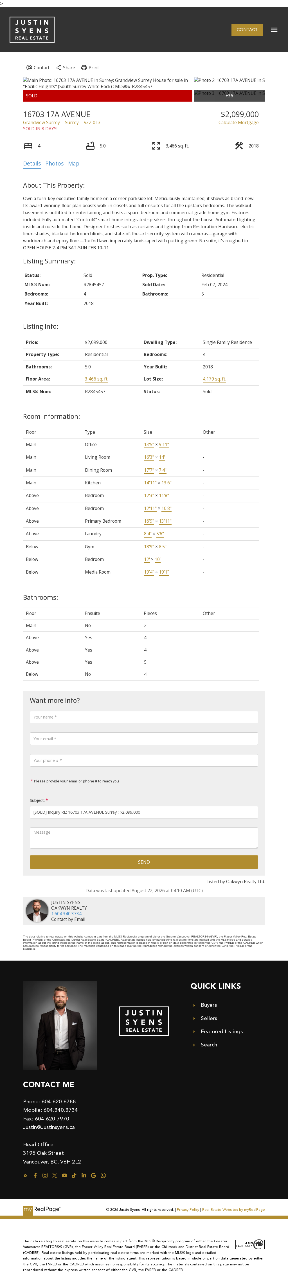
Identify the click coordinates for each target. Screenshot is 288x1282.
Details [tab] (32, 163)
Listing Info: (40, 326)
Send (144, 862)
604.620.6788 (59, 1101)
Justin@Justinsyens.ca (49, 1127)
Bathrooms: (40, 597)
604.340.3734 (61, 1110)
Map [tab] (73, 163)
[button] (247, 30)
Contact (247, 29)
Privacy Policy (188, 1209)
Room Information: (51, 416)
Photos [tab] (54, 163)
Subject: (37, 800)
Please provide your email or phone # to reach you (76, 781)
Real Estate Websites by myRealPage (233, 1209)
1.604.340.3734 (66, 913)
